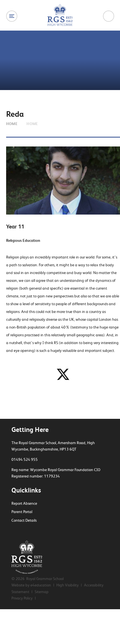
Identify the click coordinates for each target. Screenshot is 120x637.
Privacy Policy (22, 598)
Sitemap (42, 591)
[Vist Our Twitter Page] (13, 531)
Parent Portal (21, 511)
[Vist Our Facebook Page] (23, 531)
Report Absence (24, 503)
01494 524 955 (24, 459)
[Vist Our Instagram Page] (33, 531)
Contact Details (24, 520)
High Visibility (67, 585)
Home (12, 123)
